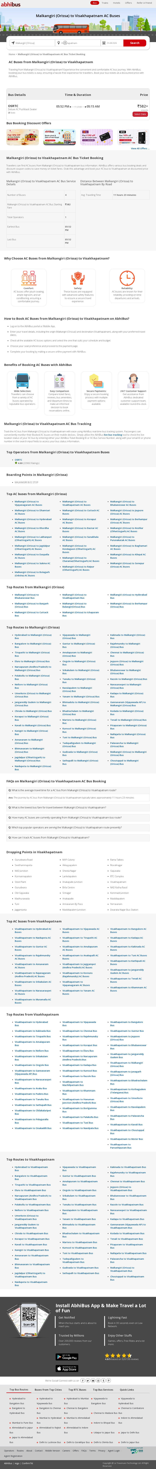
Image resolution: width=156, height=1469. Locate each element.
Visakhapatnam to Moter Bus (126, 1138)
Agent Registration (13, 1456)
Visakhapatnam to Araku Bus (31, 1088)
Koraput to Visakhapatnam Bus (32, 1238)
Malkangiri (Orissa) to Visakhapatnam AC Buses (76, 503)
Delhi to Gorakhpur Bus (78, 1442)
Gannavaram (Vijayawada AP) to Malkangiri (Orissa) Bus (128, 704)
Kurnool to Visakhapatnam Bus (79, 1247)
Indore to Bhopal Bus (104, 1422)
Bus (95, 2)
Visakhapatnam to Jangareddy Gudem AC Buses (127, 971)
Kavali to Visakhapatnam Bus (31, 1244)
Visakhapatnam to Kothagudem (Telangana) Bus (128, 1091)
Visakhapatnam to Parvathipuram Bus (120, 1146)
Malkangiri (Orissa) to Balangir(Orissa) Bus (74, 605)
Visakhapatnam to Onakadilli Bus (33, 1128)
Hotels (116, 2)
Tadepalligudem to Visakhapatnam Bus (73, 1260)
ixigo (17, 1463)
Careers (66, 1450)
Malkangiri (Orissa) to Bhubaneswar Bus (27, 596)
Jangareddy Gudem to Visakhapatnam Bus (27, 1226)
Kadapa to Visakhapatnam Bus (127, 1218)
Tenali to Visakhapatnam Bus (126, 1238)
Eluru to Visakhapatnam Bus (30, 1190)
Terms (92, 1450)
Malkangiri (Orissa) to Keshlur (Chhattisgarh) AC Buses (126, 529)
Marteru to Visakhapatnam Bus (79, 1242)
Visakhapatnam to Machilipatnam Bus (73, 1083)
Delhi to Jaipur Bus (130, 1442)
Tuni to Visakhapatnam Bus (77, 1253)
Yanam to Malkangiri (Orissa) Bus (80, 696)
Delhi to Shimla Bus (103, 1442)
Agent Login (114, 1450)
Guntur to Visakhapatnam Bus (79, 1175)
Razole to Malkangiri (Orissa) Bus (128, 678)
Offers (128, 2)
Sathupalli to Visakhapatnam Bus (80, 1273)
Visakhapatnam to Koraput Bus (79, 1045)
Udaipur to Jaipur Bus (104, 1432)
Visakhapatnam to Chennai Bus (79, 1030)
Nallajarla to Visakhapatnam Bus (128, 1253)
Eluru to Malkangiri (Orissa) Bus (32, 661)
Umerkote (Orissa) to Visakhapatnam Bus (27, 1217)
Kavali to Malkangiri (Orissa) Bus (33, 725)
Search (134, 43)
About (29, 1450)
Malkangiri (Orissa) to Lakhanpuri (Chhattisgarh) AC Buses (33, 538)
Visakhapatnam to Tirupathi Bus (33, 1036)
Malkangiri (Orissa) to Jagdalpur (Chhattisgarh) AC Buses (32, 547)
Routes (20, 1450)
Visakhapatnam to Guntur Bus (127, 1030)
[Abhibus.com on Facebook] (82, 1380)
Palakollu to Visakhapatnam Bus (33, 1204)
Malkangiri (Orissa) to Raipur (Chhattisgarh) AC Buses (78, 568)
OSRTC (18, 459)
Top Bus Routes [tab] (18, 1389)
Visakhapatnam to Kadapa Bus (79, 1064)
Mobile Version (52, 1450)
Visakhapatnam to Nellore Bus (32, 1050)
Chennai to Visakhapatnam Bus (127, 1181)
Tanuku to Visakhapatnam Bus (79, 1204)
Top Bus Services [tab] (103, 1389)
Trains (105, 2)
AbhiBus (8, 1463)
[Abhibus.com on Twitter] (88, 1380)
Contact (39, 1450)
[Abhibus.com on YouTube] (93, 1380)
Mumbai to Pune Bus (22, 1422)
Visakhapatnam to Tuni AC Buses (128, 955)
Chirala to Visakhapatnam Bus (31, 1233)
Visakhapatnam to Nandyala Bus (80, 1128)
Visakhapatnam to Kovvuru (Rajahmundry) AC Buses (77, 974)
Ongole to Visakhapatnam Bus (79, 1190)
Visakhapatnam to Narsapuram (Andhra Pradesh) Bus (79, 1058)
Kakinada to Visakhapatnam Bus (128, 1166)
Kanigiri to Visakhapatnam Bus (32, 1249)
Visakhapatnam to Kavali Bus (126, 1124)
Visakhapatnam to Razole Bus (79, 1076)
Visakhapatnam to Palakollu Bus (80, 1116)
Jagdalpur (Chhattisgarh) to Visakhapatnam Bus (30, 1275)
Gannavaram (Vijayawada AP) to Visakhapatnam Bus (128, 1226)
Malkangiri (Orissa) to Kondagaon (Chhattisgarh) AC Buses (79, 549)
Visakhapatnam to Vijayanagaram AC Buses (76, 983)
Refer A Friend (144, 2)
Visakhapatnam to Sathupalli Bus (33, 1104)
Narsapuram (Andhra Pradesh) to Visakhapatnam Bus (33, 1197)
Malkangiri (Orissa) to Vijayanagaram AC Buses (28, 503)
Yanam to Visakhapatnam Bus (79, 1218)
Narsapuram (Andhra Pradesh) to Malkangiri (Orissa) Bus (33, 668)
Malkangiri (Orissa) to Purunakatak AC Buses (122, 538)
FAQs (84, 1450)
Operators (9, 1450)
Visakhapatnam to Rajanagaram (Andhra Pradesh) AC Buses (33, 974)
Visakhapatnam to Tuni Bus (77, 1122)
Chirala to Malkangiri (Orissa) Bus (33, 710)
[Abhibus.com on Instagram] (98, 1380)
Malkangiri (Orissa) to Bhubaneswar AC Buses (123, 503)
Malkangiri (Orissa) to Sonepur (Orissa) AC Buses (127, 565)
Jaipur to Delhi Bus (130, 1432)
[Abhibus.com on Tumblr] (103, 1380)
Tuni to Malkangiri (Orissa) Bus (79, 737)
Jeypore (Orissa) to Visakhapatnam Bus (121, 1188)
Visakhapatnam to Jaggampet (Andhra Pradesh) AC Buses (79, 966)
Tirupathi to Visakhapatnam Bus (33, 1184)
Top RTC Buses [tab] (77, 1389)
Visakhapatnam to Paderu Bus (31, 1093)
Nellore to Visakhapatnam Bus (32, 1210)
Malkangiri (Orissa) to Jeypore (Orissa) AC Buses (126, 512)
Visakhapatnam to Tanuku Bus (32, 1099)
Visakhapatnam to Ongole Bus (32, 1064)
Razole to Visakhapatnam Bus (127, 1204)
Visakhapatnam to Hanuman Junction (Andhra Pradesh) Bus (79, 1101)
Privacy (101, 1450)
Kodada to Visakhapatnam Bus (127, 1233)
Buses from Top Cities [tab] (48, 1389)
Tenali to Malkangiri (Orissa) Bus (128, 719)
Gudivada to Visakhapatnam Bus (80, 1267)
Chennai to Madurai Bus (105, 1413)
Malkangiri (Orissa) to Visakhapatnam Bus (74, 596)
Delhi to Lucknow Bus (50, 1442)
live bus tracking (113, 434)
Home (12, 54)
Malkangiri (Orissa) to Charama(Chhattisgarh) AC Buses (80, 559)
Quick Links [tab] (127, 1389)
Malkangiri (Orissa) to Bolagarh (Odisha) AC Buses (32, 574)
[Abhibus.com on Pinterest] (108, 1380)
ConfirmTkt (27, 1463)
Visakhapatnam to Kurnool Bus (79, 1070)
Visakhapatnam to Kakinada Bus (33, 1030)
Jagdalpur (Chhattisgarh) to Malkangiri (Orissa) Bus (30, 759)
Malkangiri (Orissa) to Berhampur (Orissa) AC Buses (128, 521)
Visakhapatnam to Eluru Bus (78, 1050)
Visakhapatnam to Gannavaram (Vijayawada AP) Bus (32, 1072)
